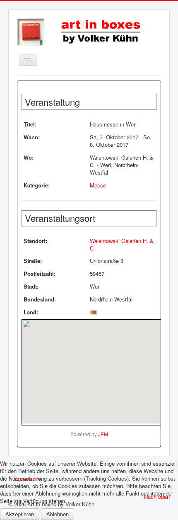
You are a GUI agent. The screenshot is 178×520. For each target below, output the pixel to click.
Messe (98, 185)
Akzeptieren (19, 514)
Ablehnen (57, 514)
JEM (103, 434)
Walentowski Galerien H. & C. (122, 244)
